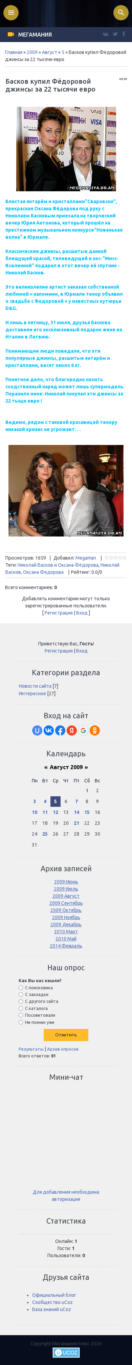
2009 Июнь (66, 881)
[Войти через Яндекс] (72, 730)
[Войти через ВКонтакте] (49, 730)
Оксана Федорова (43, 572)
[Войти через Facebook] (60, 730)
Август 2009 (66, 767)
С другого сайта (41, 1001)
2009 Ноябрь (66, 917)
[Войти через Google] (83, 730)
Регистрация (59, 613)
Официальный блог (54, 1295)
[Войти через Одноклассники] (95, 730)
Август (49, 52)
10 (34, 812)
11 (45, 812)
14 (76, 812)
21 (76, 823)
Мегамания (35, 35)
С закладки (36, 994)
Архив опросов (63, 1049)
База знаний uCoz (51, 1309)
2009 (32, 52)
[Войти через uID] (37, 730)
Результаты (31, 1049)
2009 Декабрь (66, 924)
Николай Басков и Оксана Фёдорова (58, 565)
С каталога (36, 1008)
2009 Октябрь (66, 910)
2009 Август (66, 896)
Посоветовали (40, 1015)
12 (55, 812)
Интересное (32, 693)
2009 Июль (66, 889)
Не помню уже (39, 1021)
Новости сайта (35, 686)
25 (45, 834)
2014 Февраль (66, 946)
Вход (82, 613)
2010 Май (66, 938)
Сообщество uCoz (52, 1302)
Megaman (85, 558)
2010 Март (66, 931)
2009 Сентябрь (66, 903)
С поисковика (39, 987)
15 (87, 812)
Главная (13, 52)
